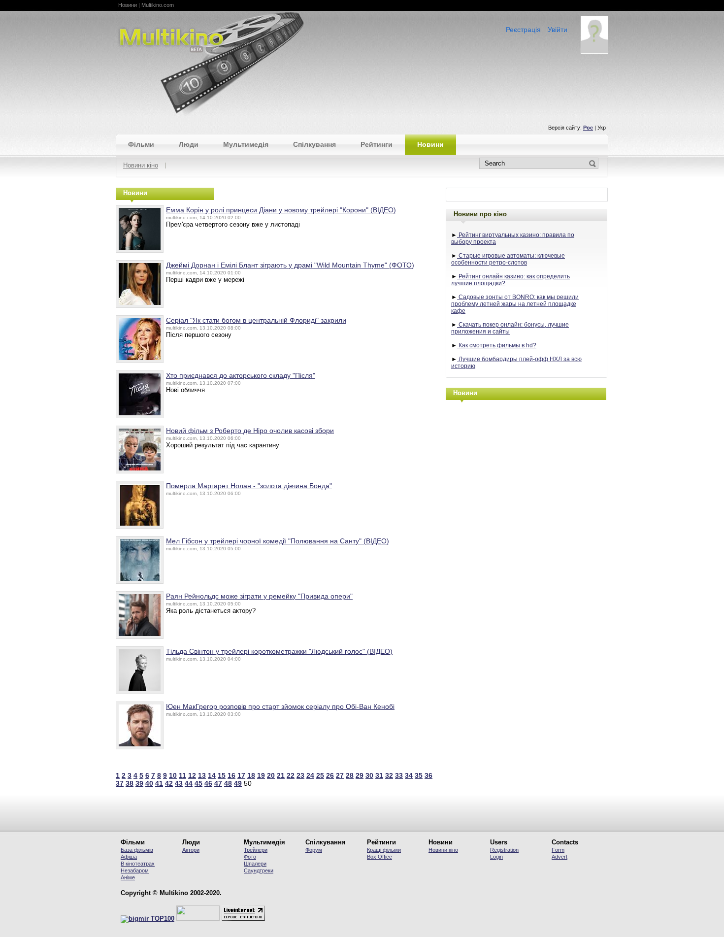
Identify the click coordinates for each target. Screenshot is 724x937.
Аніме (128, 877)
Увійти (557, 29)
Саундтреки (258, 870)
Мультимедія (245, 144)
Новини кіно (140, 166)
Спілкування (314, 144)
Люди (188, 144)
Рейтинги (377, 144)
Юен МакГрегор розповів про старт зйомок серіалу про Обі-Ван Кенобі (280, 706)
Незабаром (135, 870)
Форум (313, 850)
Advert (559, 857)
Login (496, 857)
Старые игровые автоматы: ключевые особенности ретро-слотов (508, 259)
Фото (250, 857)
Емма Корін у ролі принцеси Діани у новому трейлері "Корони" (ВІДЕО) (281, 210)
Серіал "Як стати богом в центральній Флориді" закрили (256, 320)
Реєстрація (523, 29)
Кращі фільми (384, 850)
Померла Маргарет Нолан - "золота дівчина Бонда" (249, 486)
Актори (190, 850)
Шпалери (255, 864)
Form (558, 850)
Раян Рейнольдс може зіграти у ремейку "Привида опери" (259, 596)
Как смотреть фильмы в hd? (496, 345)
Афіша (129, 857)
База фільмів (137, 850)
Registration (504, 850)
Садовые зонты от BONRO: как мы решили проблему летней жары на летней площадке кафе (515, 304)
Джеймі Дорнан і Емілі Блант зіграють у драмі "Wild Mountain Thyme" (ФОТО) (290, 265)
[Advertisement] (527, 471)
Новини (430, 144)
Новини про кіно (480, 214)
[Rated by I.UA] (198, 918)
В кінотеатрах (138, 864)
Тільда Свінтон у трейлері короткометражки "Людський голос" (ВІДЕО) (279, 651)
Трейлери (255, 850)
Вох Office (379, 857)
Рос (588, 128)
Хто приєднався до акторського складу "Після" (240, 375)
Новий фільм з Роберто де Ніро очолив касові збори (250, 431)
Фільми (141, 144)
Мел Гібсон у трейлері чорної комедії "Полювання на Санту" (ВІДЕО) (277, 541)
